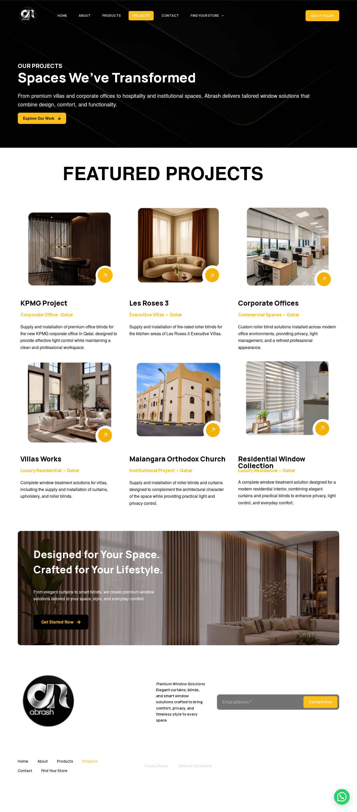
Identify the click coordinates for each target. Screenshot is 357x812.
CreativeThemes (214, 799)
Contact (170, 15)
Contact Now (320, 701)
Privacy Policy (157, 765)
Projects (141, 15)
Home (62, 15)
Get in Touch (322, 15)
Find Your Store (205, 15)
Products (111, 15)
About (84, 15)
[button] (342, 797)
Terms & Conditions (195, 765)
